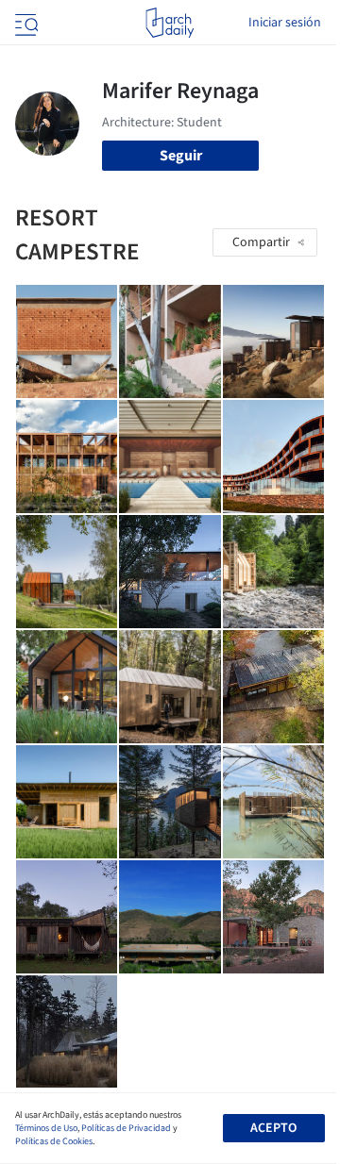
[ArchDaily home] (169, 23)
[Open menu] (24, 22)
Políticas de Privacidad (126, 1128)
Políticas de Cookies (54, 1141)
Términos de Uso (46, 1128)
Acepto (273, 1128)
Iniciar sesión (284, 22)
